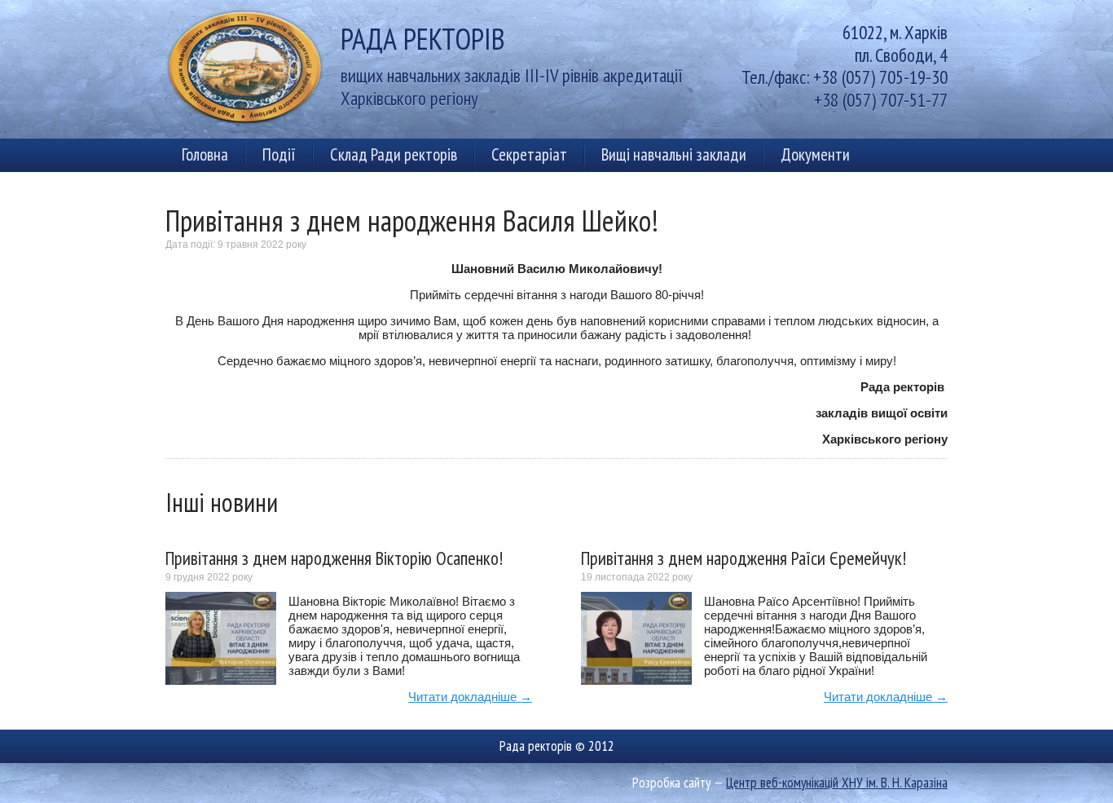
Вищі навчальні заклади (673, 154)
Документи (815, 154)
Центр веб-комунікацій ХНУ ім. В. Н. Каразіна (837, 783)
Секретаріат (529, 154)
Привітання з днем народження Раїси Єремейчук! (743, 558)
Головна (205, 154)
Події (279, 154)
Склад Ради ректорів (393, 154)
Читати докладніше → (470, 697)
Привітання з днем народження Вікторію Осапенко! (334, 558)
